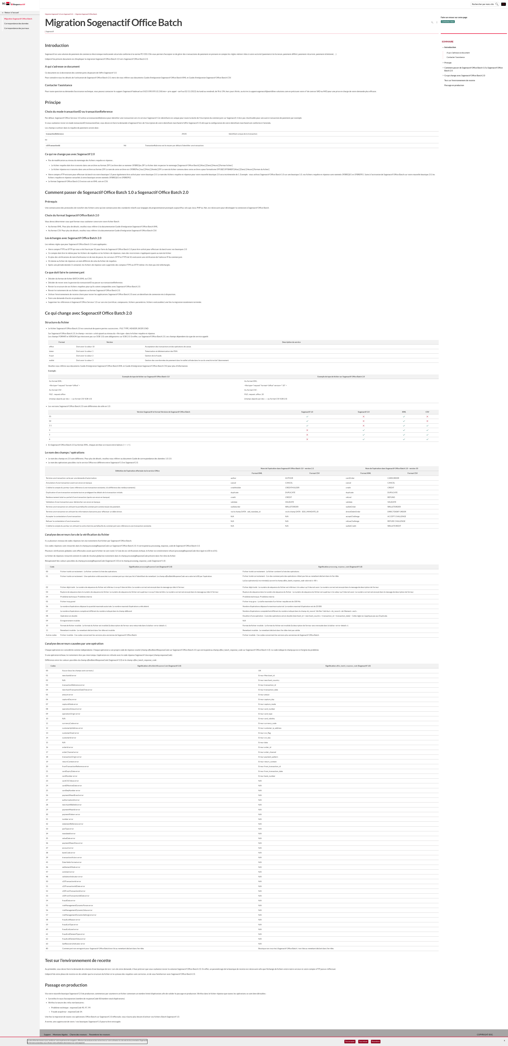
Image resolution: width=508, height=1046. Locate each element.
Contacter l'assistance (456, 57)
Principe (448, 63)
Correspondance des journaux (16, 28)
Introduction (450, 47)
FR (503, 4)
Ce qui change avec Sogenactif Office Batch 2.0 (464, 75)
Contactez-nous (448, 22)
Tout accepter (350, 1041)
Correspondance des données (16, 23)
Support (47, 1034)
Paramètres (376, 1041)
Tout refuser (363, 1041)
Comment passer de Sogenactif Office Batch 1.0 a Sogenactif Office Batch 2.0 (473, 69)
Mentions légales (60, 1034)
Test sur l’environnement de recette (459, 80)
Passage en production (454, 85)
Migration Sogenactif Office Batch (18, 19)
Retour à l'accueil (12, 12)
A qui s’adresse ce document (458, 53)
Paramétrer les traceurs (99, 1034)
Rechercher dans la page (432, 22)
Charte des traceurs (78, 1034)
